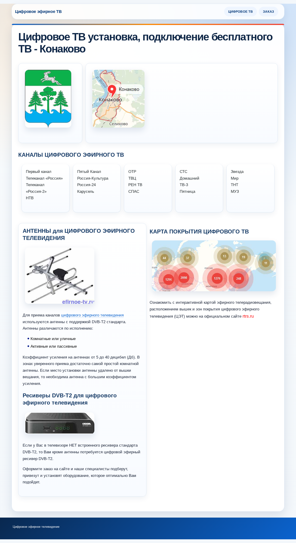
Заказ (268, 11)
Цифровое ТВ (240, 11)
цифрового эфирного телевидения (92, 315)
